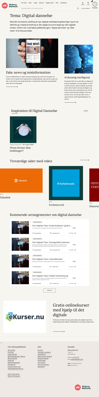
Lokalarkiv (63, 3)
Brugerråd (11, 361)
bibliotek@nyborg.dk (77, 359)
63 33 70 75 (76, 357)
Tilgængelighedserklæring (15, 369)
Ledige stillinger (12, 354)
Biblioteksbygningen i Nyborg (16, 356)
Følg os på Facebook (14, 374)
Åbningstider (11, 350)
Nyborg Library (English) (45, 356)
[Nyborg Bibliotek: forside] (9, 5)
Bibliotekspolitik (12, 358)
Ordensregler (42, 361)
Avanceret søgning (85, 8)
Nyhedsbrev (41, 367)
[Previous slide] (84, 163)
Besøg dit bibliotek (43, 358)
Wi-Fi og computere (43, 365)
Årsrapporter (11, 365)
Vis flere (86, 110)
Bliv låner (40, 350)
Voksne (41, 3)
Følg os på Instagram (14, 376)
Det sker (24, 3)
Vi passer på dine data (14, 367)
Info (57, 3)
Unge (35, 3)
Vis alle (49, 290)
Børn (30, 3)
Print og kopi (41, 363)
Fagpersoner (50, 3)
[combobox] (49, 8)
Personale (11, 352)
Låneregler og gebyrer (44, 352)
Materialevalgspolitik (14, 363)
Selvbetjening (42, 354)
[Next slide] (84, 160)
